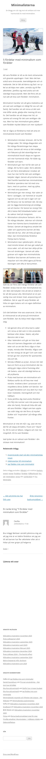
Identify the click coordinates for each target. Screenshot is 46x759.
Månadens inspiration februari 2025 (16, 648)
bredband (7, 707)
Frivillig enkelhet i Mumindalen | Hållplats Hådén (21, 719)
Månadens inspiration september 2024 (17, 657)
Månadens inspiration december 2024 (17, 651)
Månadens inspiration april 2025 (15, 645)
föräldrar (17, 473)
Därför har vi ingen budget (32, 688)
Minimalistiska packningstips (23, 701)
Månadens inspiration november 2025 (17, 636)
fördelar (24, 473)
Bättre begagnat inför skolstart (14, 660)
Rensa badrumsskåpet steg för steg (24, 716)
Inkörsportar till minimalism (20, 461)
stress (18, 476)
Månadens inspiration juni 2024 (15, 663)
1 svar (5, 69)
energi (11, 473)
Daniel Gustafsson (10, 682)
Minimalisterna (23, 5)
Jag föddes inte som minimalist (21, 464)
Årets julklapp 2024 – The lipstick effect (17, 654)
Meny (23, 20)
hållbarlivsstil (33, 473)
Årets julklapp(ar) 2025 (11, 639)
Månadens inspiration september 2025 (17, 642)
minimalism (10, 476)
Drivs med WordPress (11, 754)
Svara (5, 549)
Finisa (5, 716)
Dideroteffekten (9, 722)
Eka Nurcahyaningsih (11, 688)
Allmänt (24, 470)
